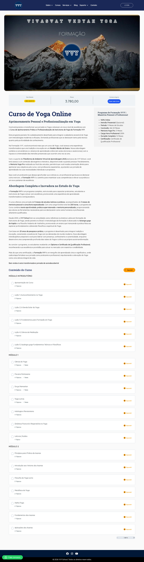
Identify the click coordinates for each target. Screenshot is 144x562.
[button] (126, 5)
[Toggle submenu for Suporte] (87, 5)
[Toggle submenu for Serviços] (70, 5)
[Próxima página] (134, 537)
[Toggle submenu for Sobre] (52, 5)
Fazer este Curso (114, 101)
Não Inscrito (29, 101)
